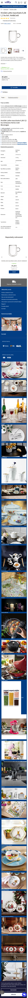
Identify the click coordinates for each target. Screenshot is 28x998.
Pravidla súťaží (5, 306)
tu (15, 986)
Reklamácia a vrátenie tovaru (8, 295)
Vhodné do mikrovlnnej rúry (19, 216)
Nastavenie (13, 990)
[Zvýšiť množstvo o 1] (24, 84)
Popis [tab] (2, 97)
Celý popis (3, 63)
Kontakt (3, 308)
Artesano (17, 175)
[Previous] (2, 257)
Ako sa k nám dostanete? (7, 297)
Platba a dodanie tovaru (7, 292)
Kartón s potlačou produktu (17, 222)
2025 (17, 178)
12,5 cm (17, 205)
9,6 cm (17, 202)
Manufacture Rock (22, 144)
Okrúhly (17, 189)
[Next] (26, 257)
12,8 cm (17, 199)
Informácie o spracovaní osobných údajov (11, 302)
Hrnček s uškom (17, 168)
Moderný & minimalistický (19, 182)
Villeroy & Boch (7, 23)
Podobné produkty (13, 97)
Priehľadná (18, 172)
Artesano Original (21, 142)
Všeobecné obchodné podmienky (9, 299)
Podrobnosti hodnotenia (9, 21)
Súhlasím (13, 994)
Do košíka (15, 87)
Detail (14, 272)
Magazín (3, 304)
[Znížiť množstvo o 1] (19, 84)
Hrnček (17, 165)
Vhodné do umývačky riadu (18, 213)
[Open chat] (24, 994)
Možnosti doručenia (7, 71)
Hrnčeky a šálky (18, 150)
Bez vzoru (18, 186)
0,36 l (17, 196)
